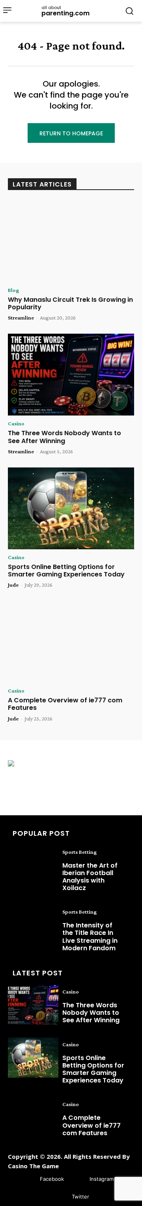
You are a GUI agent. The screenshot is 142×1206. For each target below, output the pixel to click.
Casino (16, 423)
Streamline (21, 317)
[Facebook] (28, 1179)
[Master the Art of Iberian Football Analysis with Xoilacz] (33, 865)
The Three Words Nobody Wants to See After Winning (64, 436)
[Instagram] (78, 1179)
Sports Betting (79, 852)
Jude (13, 585)
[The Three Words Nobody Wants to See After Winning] (71, 375)
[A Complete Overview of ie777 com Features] (71, 642)
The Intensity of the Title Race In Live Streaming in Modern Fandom (90, 937)
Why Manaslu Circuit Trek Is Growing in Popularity (70, 303)
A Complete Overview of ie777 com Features (65, 704)
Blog (13, 290)
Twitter (80, 1196)
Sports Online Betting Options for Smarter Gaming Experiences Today (66, 570)
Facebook (52, 1179)
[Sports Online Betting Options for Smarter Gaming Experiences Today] (71, 508)
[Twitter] (60, 1197)
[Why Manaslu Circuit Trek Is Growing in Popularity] (71, 241)
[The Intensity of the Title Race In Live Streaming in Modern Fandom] (33, 925)
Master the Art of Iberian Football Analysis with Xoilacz (90, 877)
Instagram (102, 1179)
